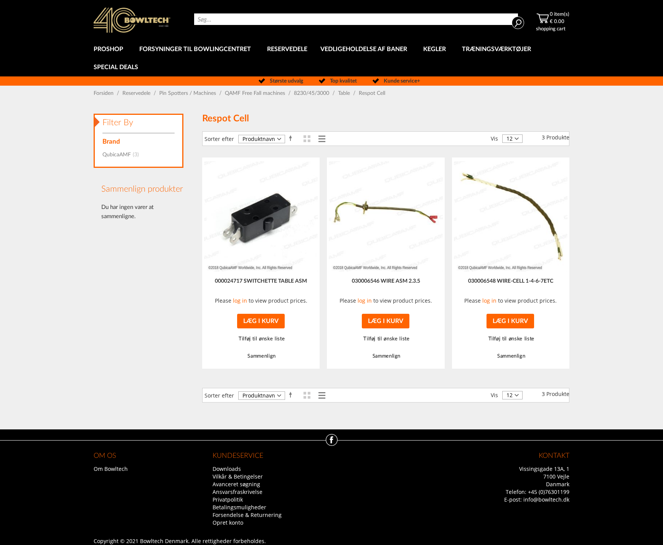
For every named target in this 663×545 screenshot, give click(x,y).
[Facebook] (332, 443)
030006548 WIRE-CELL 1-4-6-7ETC (510, 281)
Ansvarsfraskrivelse (237, 491)
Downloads (227, 468)
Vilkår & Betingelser (238, 476)
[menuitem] (110, 49)
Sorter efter (219, 138)
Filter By (117, 122)
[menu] (331, 58)
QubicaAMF (122, 154)
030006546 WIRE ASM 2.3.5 (386, 281)
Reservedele (137, 93)
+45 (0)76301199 (548, 491)
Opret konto (228, 522)
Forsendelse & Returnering (247, 514)
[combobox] (356, 19)
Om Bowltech (111, 468)
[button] (261, 339)
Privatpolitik (228, 499)
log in (240, 300)
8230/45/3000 (312, 93)
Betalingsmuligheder (239, 507)
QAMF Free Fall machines (256, 93)
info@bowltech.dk (546, 499)
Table (344, 93)
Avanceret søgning (236, 484)
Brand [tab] (111, 141)
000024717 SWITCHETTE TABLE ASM (261, 281)
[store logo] (132, 20)
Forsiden (104, 93)
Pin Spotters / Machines (188, 93)
